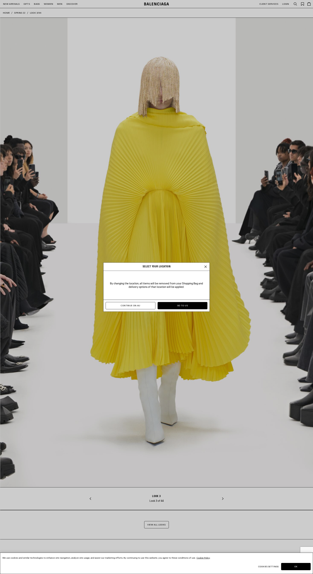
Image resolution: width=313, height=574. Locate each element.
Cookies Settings (268, 566)
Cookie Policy (203, 557)
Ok (295, 566)
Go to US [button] (182, 305)
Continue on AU (130, 305)
